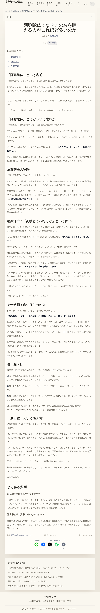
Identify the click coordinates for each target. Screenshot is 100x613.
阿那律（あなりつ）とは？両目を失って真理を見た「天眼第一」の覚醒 (35, 577)
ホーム (7, 11)
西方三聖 (52, 43)
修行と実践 (40, 4)
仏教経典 (30, 4)
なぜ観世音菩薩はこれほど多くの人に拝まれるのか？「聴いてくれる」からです (39, 568)
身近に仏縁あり (14, 3)
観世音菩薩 (16, 57)
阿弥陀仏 (15, 62)
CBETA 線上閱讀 (63, 601)
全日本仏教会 (35, 601)
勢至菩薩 (15, 66)
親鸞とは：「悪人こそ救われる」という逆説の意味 (27, 581)
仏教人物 (49, 4)
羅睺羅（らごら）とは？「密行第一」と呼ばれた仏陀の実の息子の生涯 (35, 586)
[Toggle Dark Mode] (85, 3)
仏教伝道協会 (48, 601)
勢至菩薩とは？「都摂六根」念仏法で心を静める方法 (28, 572)
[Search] (92, 4)
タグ (78, 4)
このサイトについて (29, 609)
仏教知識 (58, 4)
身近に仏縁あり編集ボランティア (22, 535)
